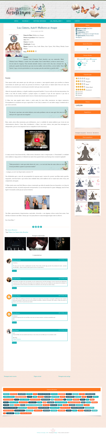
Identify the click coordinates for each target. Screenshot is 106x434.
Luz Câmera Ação (17, 232)
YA (4, 413)
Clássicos (75, 394)
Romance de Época (19, 410)
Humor (92, 399)
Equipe (68, 21)
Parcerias (89, 132)
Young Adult (10, 413)
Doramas (78, 396)
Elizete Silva (16, 278)
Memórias (94, 402)
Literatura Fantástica (74, 402)
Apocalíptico (21, 394)
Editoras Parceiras (39, 21)
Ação (35, 394)
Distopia (63, 396)
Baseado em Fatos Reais (44, 394)
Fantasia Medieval (8, 399)
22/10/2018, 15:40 (63, 278)
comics (17, 413)
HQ (64, 399)
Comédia (82, 394)
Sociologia (46, 410)
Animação (6, 394)
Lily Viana (15, 330)
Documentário (70, 396)
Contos (29, 396)
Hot (87, 399)
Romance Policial (65, 407)
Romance (86, 405)
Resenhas (25, 232)
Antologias (14, 394)
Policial (65, 405)
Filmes (10, 232)
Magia (83, 402)
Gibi (52, 399)
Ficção (16, 399)
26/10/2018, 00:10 (63, 295)
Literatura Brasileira (61, 402)
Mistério (6, 405)
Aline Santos (16, 313)
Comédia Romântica (9, 396)
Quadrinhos (79, 405)
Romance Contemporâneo (10, 407)
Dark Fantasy (55, 396)
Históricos (76, 399)
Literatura (50, 402)
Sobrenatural (38, 410)
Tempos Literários (17, 339)
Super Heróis (62, 410)
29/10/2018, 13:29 (63, 313)
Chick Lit (69, 394)
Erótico (90, 396)
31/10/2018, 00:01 (63, 330)
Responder (14, 270)
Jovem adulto (32, 402)
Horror (83, 399)
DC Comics (47, 396)
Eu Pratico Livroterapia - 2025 (42, 432)
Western (94, 410)
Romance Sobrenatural (78, 407)
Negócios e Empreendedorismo (34, 405)
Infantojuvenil (23, 402)
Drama (84, 396)
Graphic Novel (58, 399)
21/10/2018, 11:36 (63, 260)
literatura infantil (26, 413)
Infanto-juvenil (14, 402)
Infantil (6, 402)
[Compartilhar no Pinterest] (38, 227)
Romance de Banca (8, 410)
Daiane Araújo (16, 260)
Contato (77, 21)
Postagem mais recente (10, 376)
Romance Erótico (32, 407)
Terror (75, 410)
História (69, 399)
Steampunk (54, 410)
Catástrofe (62, 394)
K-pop (44, 402)
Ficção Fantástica (35, 399)
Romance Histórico (44, 407)
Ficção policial (45, 399)
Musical (17, 405)
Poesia (60, 405)
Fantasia (96, 396)
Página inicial (37, 376)
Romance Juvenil (55, 407)
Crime (34, 396)
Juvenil (39, 402)
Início (16, 21)
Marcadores (96, 132)
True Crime (87, 410)
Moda (11, 405)
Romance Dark (22, 407)
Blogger (55, 432)
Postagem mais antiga (64, 376)
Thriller (80, 410)
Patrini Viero (16, 296)
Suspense (69, 410)
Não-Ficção (53, 405)
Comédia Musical (90, 394)
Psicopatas (72, 405)
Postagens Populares (80, 132)
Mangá (88, 402)
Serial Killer (29, 410)
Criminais (40, 396)
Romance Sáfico (90, 407)
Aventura (29, 394)
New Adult (46, 405)
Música (22, 405)
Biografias (54, 394)
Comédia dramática (21, 396)
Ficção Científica (24, 399)
